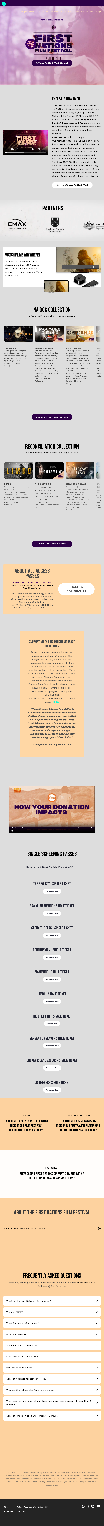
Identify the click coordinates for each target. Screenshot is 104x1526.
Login (98, 11)
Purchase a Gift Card (61, 11)
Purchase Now (52, 891)
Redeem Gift (43, 1507)
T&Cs (6, 1507)
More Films (42, 11)
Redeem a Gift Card (84, 11)
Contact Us (20, 1511)
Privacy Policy (16, 1507)
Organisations (27, 11)
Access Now (52, 1024)
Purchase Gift (30, 1507)
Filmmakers (9, 1511)
